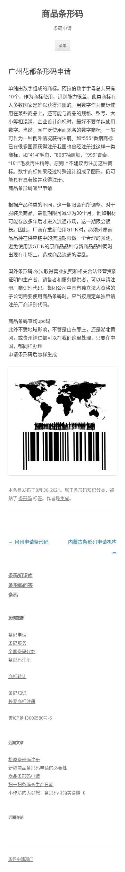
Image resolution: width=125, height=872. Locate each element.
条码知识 (17, 693)
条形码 (25, 498)
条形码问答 (20, 585)
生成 (64, 498)
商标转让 (17, 676)
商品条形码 (62, 13)
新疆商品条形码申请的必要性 (37, 768)
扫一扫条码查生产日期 (30, 784)
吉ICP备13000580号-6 (30, 718)
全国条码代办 (21, 651)
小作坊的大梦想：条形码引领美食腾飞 (46, 793)
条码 (13, 594)
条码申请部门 (20, 859)
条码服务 (17, 643)
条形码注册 (19, 660)
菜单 (62, 45)
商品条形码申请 (24, 776)
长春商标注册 (21, 701)
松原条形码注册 (24, 759)
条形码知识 (85, 490)
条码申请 (17, 635)
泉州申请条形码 (28, 541)
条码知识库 (20, 575)
